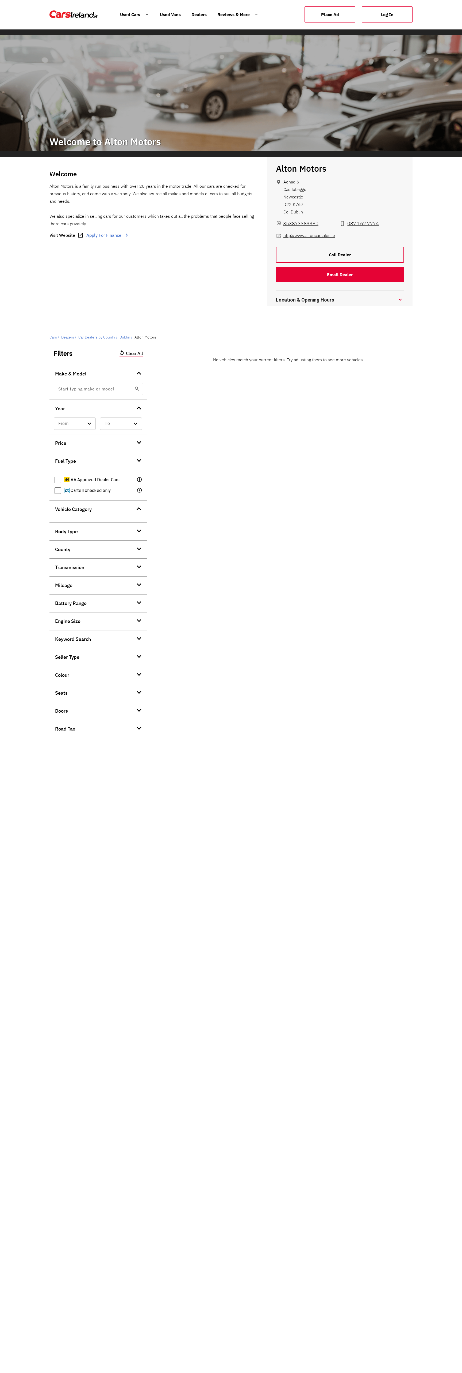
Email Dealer (340, 274)
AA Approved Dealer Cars (95, 479)
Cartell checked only (90, 490)
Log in (387, 14)
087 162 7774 (363, 223)
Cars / (54, 337)
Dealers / (68, 337)
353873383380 (300, 223)
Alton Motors (301, 168)
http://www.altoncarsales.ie (309, 235)
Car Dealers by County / (97, 337)
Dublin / (126, 337)
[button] (340, 299)
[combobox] (95, 389)
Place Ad (330, 14)
